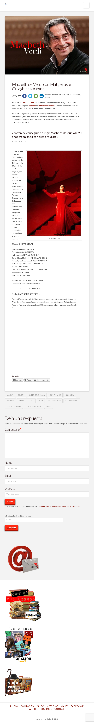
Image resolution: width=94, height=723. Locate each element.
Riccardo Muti (71, 401)
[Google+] (41, 713)
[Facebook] (33, 713)
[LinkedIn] (45, 713)
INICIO (14, 706)
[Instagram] (53, 713)
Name (9, 462)
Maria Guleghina (26, 401)
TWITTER (32, 709)
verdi (48, 406)
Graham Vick (55, 395)
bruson (21, 395)
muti (41, 401)
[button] (86, 5)
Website (10, 488)
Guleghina (69, 395)
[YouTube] (49, 713)
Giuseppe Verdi (28, 103)
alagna (10, 395)
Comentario (13, 429)
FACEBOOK (77, 706)
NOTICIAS (52, 706)
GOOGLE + (60, 709)
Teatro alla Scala (33, 406)
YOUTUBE (46, 709)
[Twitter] (37, 713)
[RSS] (61, 713)
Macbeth (32, 106)
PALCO (40, 706)
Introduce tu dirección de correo (18, 516)
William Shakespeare (47, 106)
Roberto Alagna (14, 406)
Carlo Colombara (37, 395)
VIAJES (65, 706)
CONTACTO (27, 706)
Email (9, 475)
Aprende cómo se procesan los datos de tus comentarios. (60, 506)
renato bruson (54, 401)
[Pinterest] (57, 713)
